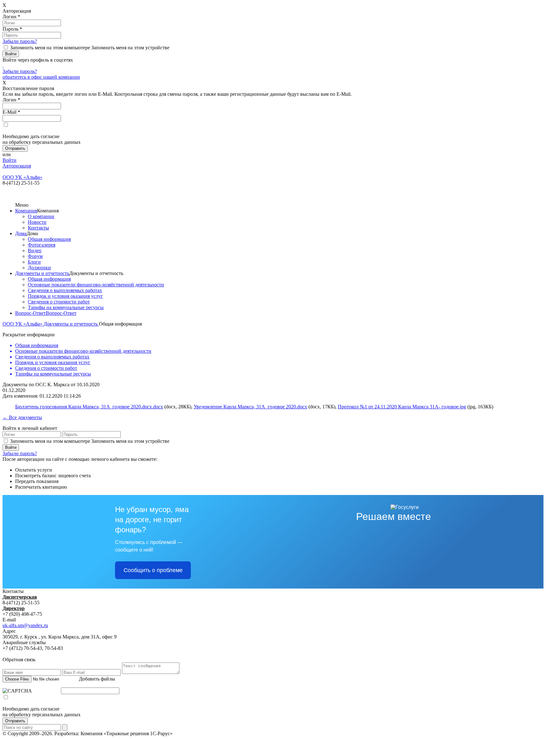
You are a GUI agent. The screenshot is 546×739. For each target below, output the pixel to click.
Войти (9, 160)
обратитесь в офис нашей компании (41, 77)
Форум (35, 256)
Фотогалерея (41, 244)
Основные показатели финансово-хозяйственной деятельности (96, 284)
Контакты (38, 227)
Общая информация (49, 239)
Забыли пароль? (20, 41)
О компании (41, 216)
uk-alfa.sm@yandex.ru (25, 625)
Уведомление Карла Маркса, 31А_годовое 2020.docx (250, 406)
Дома (21, 233)
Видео (34, 250)
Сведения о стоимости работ (59, 301)
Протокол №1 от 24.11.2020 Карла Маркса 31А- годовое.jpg (402, 406)
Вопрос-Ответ (30, 313)
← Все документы (22, 417)
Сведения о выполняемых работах (65, 290)
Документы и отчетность (42, 273)
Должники (39, 267)
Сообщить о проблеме (153, 570)
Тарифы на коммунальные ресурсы (66, 307)
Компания (26, 210)
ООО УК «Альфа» (23, 324)
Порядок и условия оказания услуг (65, 296)
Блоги (34, 262)
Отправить (15, 720)
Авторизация (17, 165)
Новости (37, 222)
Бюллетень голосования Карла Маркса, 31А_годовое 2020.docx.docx (89, 406)
